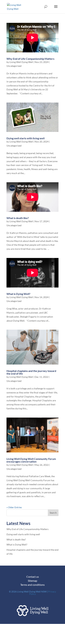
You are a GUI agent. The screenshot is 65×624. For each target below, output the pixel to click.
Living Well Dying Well (21, 62)
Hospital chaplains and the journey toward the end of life (31, 372)
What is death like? (17, 218)
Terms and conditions (32, 584)
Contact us (32, 576)
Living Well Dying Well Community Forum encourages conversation (31, 460)
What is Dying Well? (18, 293)
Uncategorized (14, 65)
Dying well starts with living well (25, 138)
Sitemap (32, 580)
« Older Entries (14, 507)
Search (53, 512)
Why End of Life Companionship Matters (30, 58)
